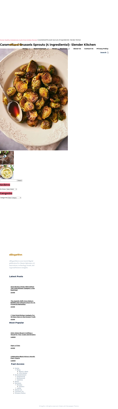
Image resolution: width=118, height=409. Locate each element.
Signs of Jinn (15, 345)
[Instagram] (13, 272)
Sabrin (13, 337)
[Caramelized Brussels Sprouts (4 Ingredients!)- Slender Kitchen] (34, 150)
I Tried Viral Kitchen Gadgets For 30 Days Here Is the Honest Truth (23, 316)
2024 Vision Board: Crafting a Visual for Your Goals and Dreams (23, 333)
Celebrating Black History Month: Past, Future (23, 357)
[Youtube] (16, 272)
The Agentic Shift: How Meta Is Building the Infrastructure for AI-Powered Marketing (23, 302)
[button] (104, 53)
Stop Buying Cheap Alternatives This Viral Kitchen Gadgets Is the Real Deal (23, 288)
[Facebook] (10, 272)
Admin (13, 292)
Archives (3, 189)
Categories (4, 198)
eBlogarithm (15, 44)
